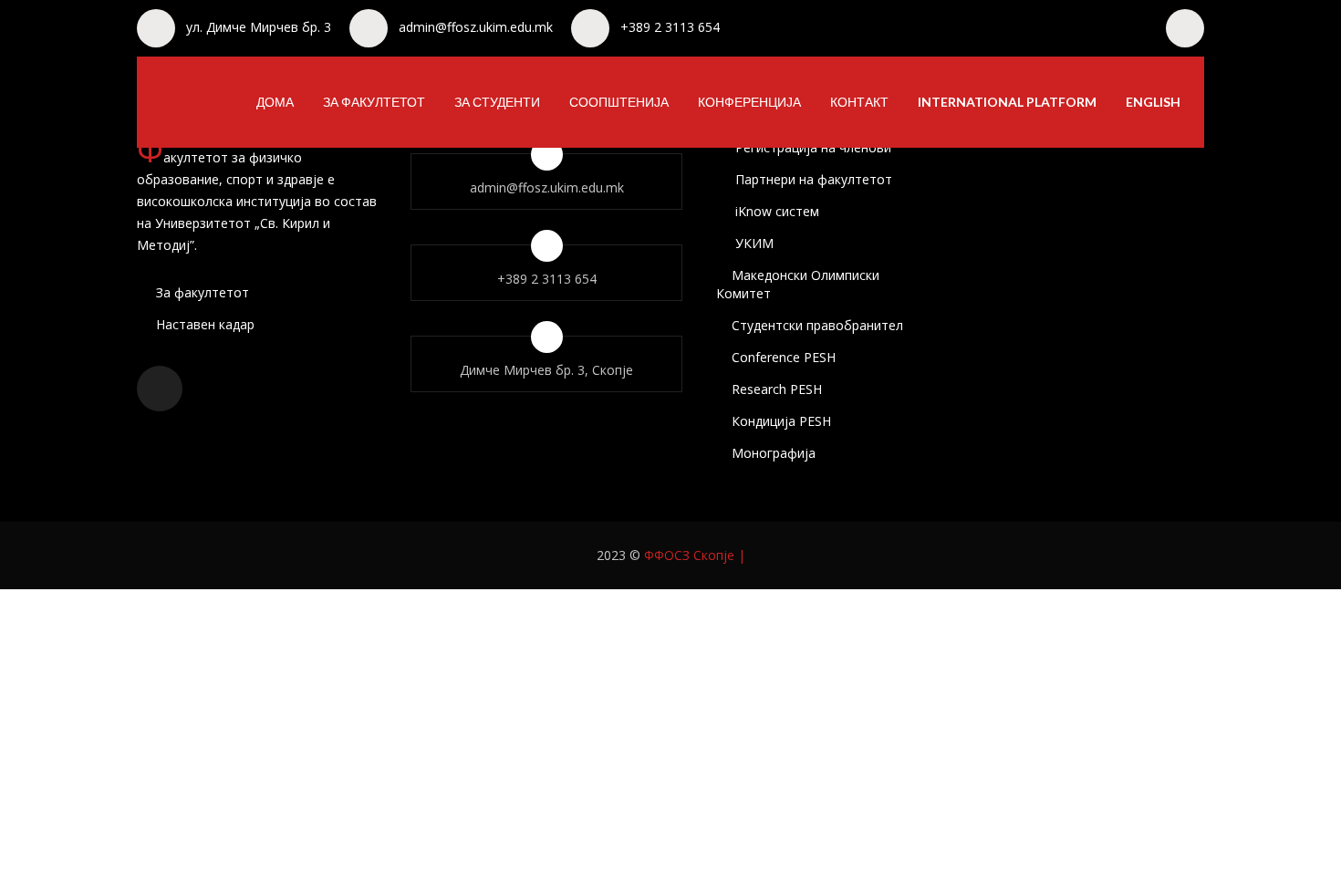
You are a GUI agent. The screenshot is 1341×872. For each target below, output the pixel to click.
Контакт (859, 101)
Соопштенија (619, 101)
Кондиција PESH (781, 421)
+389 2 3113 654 (670, 27)
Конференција (749, 101)
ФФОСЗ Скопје (689, 555)
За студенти (497, 101)
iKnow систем (775, 211)
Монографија (774, 453)
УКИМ (753, 243)
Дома (275, 101)
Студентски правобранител (817, 325)
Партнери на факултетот (812, 179)
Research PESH (777, 389)
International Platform (1007, 101)
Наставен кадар (203, 324)
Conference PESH (784, 357)
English (1153, 101)
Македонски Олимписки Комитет (797, 284)
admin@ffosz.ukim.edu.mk (476, 27)
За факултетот (374, 101)
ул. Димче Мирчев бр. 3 (258, 27)
